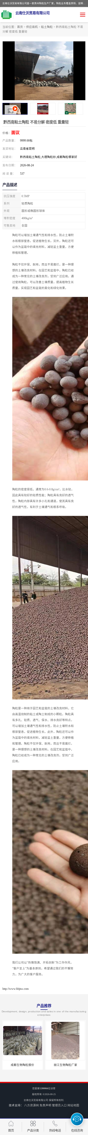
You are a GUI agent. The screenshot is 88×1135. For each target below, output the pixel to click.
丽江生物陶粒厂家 (22, 1064)
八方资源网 (31, 1105)
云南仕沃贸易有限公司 (36, 1100)
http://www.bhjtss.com (15, 988)
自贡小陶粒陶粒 (65, 1064)
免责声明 (45, 1105)
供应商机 (32, 26)
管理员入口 (59, 1105)
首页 (20, 26)
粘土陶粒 (47, 26)
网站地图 (73, 1105)
